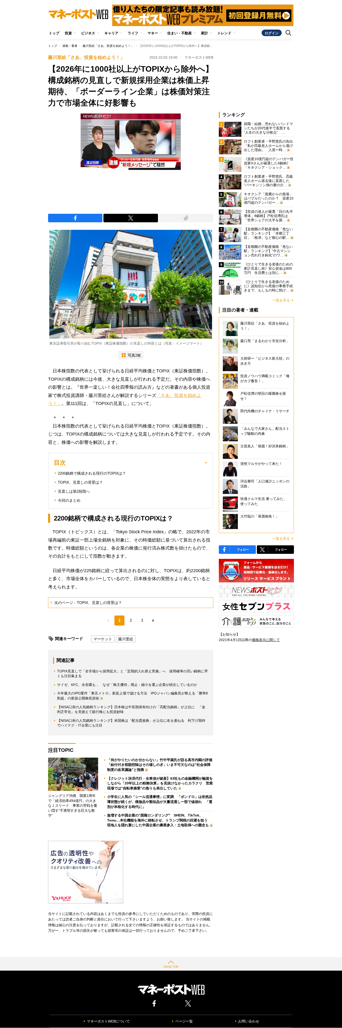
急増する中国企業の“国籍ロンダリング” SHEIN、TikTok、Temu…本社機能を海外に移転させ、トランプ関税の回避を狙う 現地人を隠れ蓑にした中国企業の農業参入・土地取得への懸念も (159, 820)
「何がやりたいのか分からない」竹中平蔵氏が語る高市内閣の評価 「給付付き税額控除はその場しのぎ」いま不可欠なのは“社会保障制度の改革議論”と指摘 (161, 765)
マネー (152, 33)
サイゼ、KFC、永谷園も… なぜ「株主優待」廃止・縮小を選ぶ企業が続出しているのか (127, 685)
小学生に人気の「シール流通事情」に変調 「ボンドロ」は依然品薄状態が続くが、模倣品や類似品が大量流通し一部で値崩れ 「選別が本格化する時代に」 (159, 801)
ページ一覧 (184, 1021)
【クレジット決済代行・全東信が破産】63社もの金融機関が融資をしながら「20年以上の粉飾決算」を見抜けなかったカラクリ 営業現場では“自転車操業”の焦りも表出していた (160, 783)
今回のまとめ (69, 500)
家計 (204, 33)
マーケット (102, 639)
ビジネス (88, 33)
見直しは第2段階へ (74, 491)
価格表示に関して (266, 640)
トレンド (224, 33)
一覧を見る (281, 300)
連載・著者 (69, 46)
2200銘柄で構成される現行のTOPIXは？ (92, 473)
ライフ (133, 33)
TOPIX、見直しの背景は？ (80, 482)
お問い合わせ (248, 1021)
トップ (54, 33)
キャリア (111, 33)
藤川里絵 (125, 639)
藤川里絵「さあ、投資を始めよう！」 (108, 46)
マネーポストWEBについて (108, 1021)
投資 (68, 33)
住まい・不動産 (179, 33)
